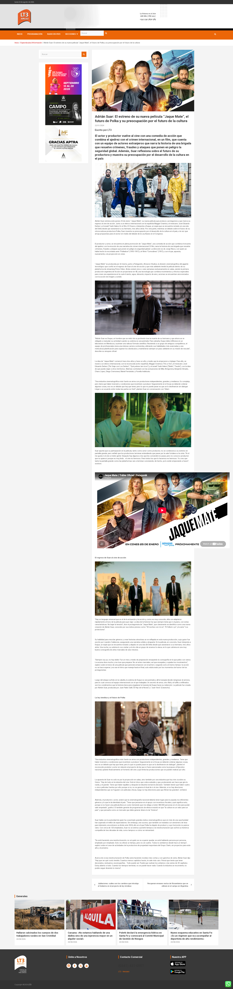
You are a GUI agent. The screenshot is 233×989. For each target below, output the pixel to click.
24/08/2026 (21, 939)
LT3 (30, 985)
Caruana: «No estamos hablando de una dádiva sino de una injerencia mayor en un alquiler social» (90, 935)
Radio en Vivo (53, 34)
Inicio (19, 34)
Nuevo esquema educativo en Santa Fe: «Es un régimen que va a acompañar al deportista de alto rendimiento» (192, 935)
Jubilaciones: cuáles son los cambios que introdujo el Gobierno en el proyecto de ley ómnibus (118, 884)
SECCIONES (70, 34)
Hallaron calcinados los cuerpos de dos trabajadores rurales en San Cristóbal (37, 934)
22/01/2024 (99, 125)
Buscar (106, 33)
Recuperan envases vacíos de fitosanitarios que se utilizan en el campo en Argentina (167, 884)
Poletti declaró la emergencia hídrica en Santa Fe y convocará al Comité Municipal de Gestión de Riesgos (141, 935)
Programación (34, 34)
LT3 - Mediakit (123, 972)
